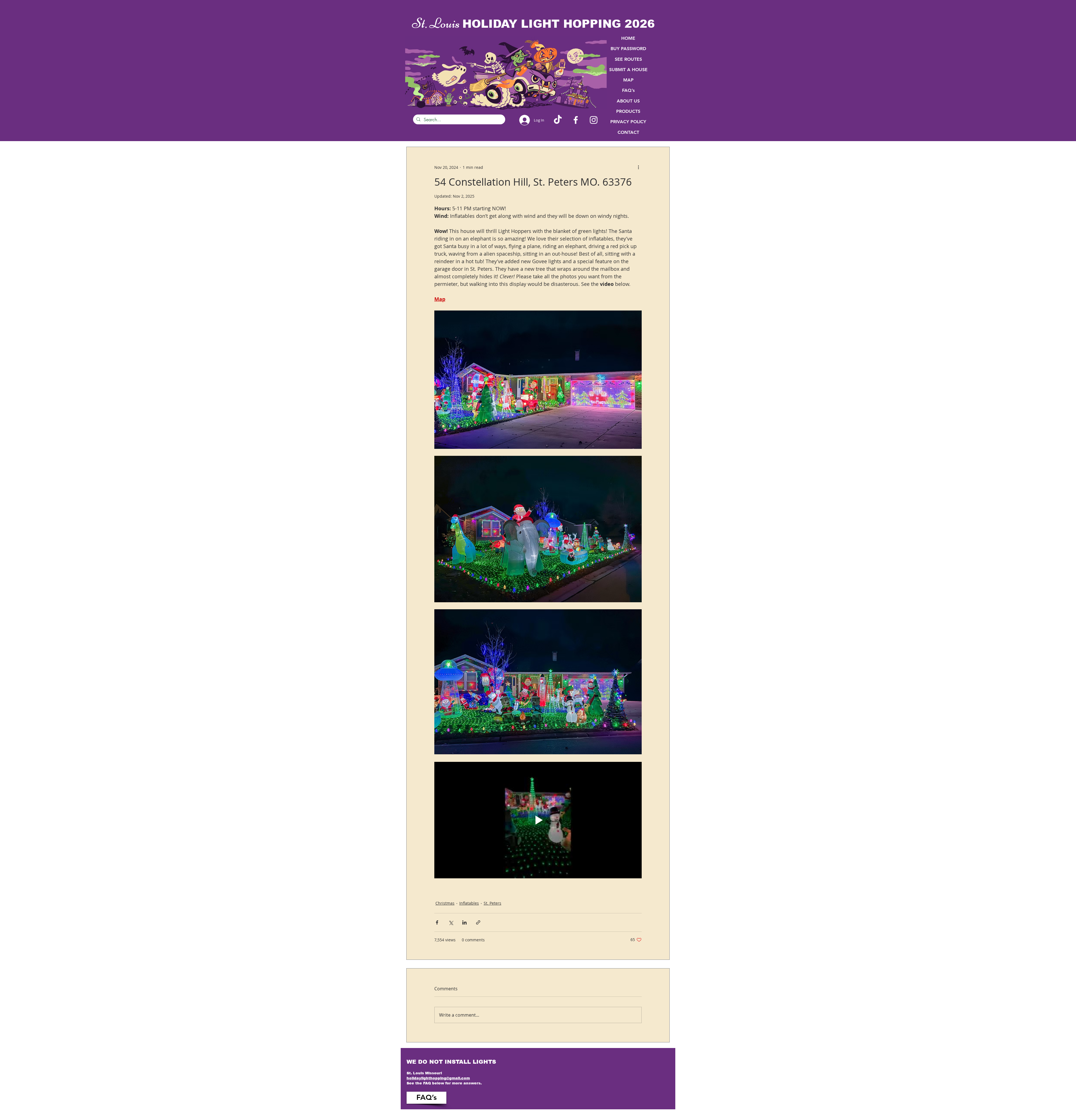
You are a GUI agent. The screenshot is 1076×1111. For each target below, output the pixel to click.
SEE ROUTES (628, 59)
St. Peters (492, 903)
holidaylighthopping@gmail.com (438, 1078)
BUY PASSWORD (628, 48)
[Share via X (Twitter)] (450, 922)
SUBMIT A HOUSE (628, 69)
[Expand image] (538, 380)
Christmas (444, 903)
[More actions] (638, 167)
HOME (628, 38)
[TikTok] (558, 120)
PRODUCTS (628, 111)
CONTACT (628, 132)
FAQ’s (628, 90)
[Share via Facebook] (437, 922)
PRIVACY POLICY (628, 121)
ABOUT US (628, 101)
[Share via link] (478, 922)
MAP (628, 80)
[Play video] (538, 820)
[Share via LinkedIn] (464, 922)
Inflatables (469, 903)
